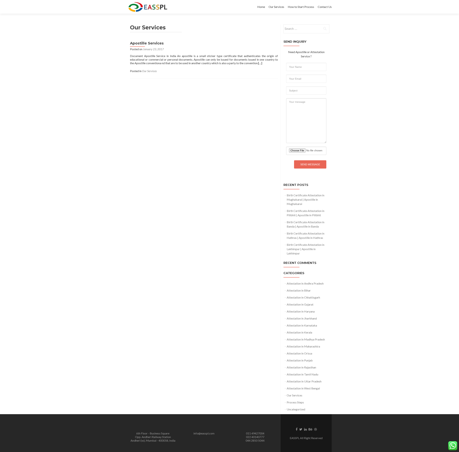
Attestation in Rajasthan (301, 367)
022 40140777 (255, 437)
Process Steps (295, 402)
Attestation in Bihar (299, 290)
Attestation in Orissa (299, 353)
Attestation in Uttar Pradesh (304, 381)
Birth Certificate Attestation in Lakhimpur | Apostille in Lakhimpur (305, 249)
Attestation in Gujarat (300, 304)
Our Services (276, 6)
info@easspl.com (203, 433)
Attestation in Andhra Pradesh (305, 283)
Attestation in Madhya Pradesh (306, 339)
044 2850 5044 (255, 440)
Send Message (310, 164)
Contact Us (325, 6)
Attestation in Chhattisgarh (303, 297)
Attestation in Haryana (301, 311)
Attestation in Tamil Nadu (302, 374)
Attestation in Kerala (299, 332)
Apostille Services (147, 43)
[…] (260, 63)
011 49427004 (255, 433)
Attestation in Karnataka (302, 325)
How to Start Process (301, 6)
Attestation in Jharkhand (302, 318)
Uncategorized (296, 409)
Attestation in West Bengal (303, 388)
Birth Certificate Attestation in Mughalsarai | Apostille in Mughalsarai (305, 199)
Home (261, 6)
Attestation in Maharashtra (303, 346)
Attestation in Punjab (300, 360)
